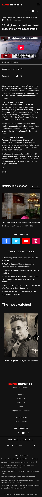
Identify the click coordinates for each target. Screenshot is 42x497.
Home (4, 18)
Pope (12, 226)
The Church (11, 18)
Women (22, 226)
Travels (16, 226)
